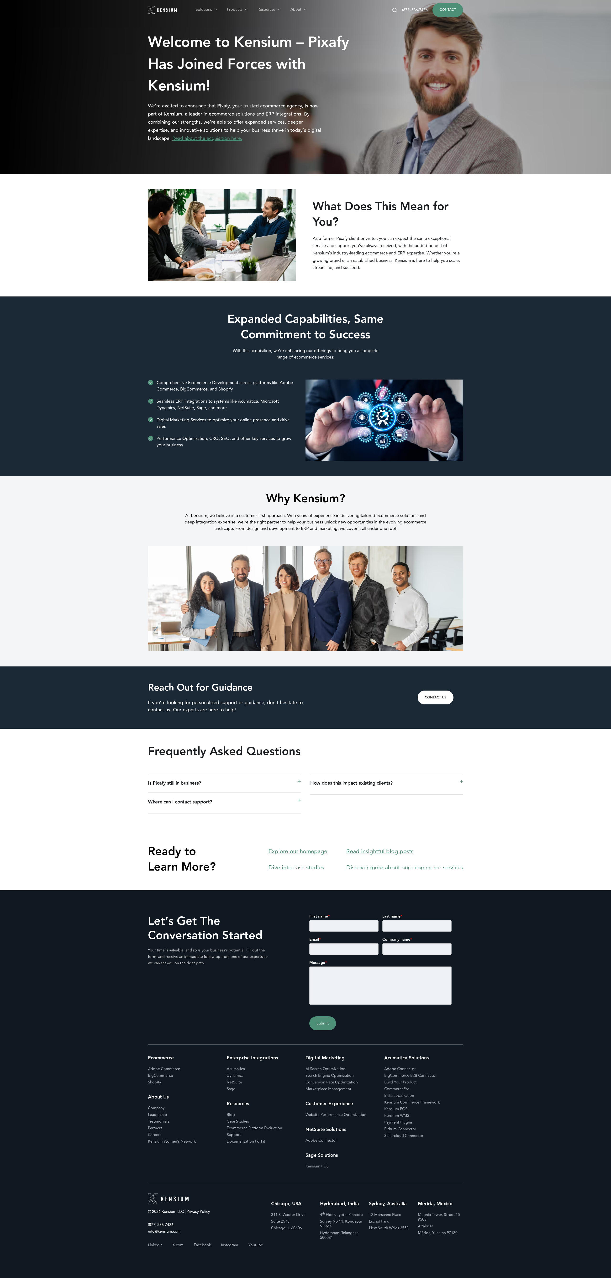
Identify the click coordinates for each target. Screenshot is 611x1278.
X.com (178, 1245)
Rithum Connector (400, 1129)
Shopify (154, 1082)
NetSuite (234, 1082)
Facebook (202, 1245)
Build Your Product (400, 1082)
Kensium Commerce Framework (412, 1102)
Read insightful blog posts (379, 851)
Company (156, 1108)
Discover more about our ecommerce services (404, 867)
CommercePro (397, 1089)
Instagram (229, 1245)
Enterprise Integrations (252, 1058)
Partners (155, 1128)
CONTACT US (435, 697)
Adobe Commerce (164, 1069)
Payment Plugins (398, 1122)
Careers (154, 1134)
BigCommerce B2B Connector (410, 1075)
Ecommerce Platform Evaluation (254, 1128)
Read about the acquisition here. (207, 138)
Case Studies (238, 1121)
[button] (206, 10)
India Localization (399, 1095)
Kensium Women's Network (172, 1141)
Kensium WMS (396, 1115)
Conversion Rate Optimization (332, 1082)
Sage (231, 1089)
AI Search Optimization (325, 1069)
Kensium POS (317, 1166)
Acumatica (236, 1069)
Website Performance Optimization (336, 1114)
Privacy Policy (198, 1212)
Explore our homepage (298, 851)
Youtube (255, 1245)
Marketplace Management (328, 1089)
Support (234, 1134)
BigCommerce (160, 1075)
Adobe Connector (321, 1140)
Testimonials (158, 1121)
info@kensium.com (164, 1231)
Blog (231, 1114)
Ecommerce (161, 1058)
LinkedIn (155, 1245)
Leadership (157, 1114)
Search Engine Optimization (330, 1075)
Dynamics (235, 1075)
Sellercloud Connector (403, 1135)
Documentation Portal (246, 1141)
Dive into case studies (296, 867)
